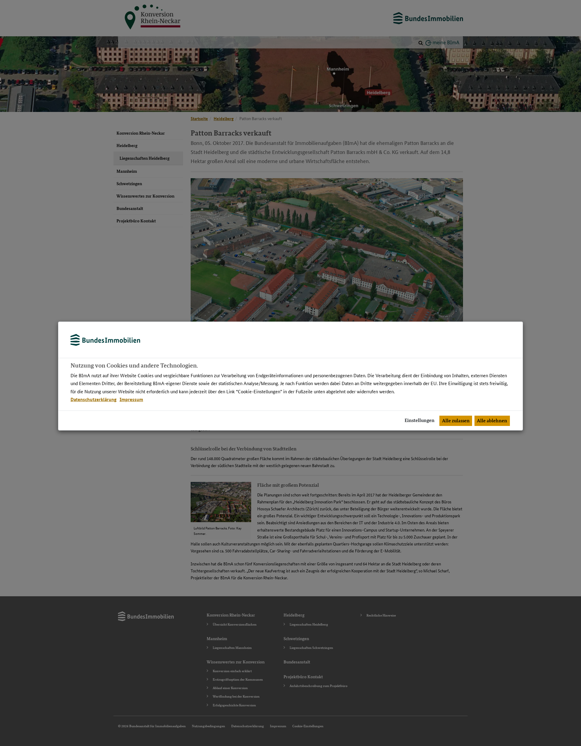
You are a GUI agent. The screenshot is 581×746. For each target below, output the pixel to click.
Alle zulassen (456, 420)
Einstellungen (420, 420)
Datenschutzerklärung (94, 399)
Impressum (131, 399)
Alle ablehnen (492, 420)
